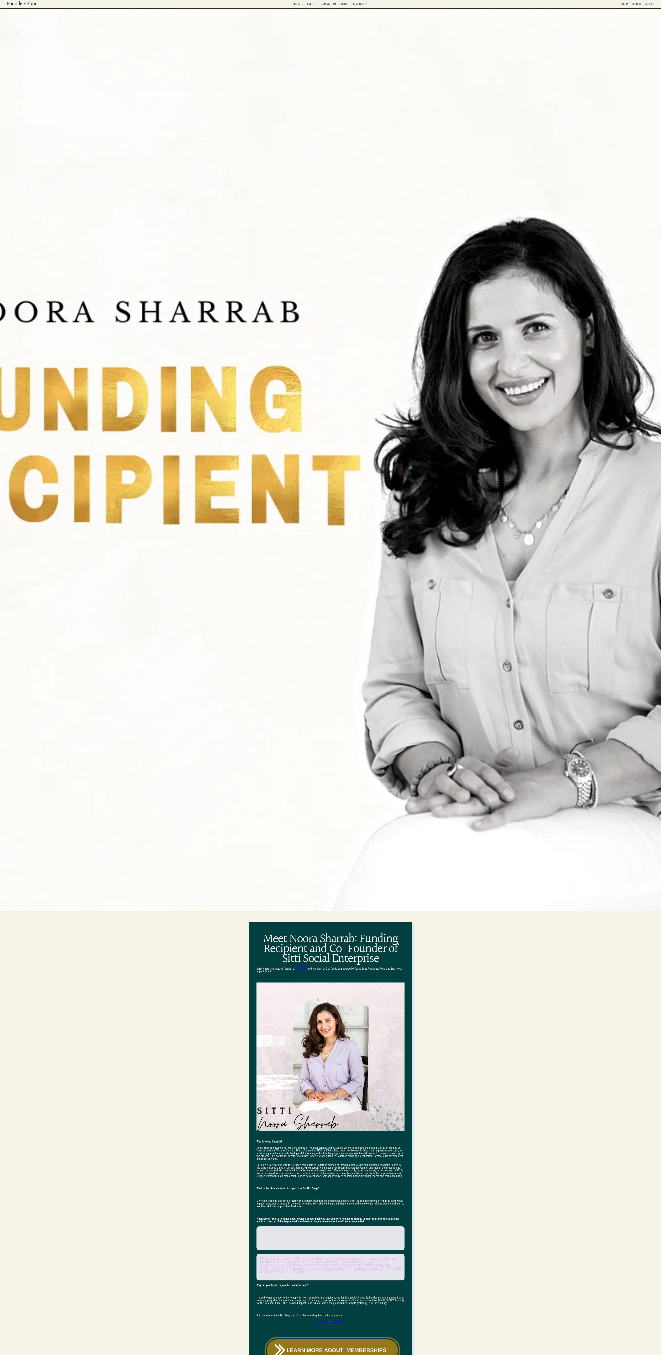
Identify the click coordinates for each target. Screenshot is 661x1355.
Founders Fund (22, 4)
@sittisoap (322, 1321)
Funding (324, 4)
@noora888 (337, 1321)
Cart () (649, 4)
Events (311, 4)
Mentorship (340, 4)
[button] (636, 4)
